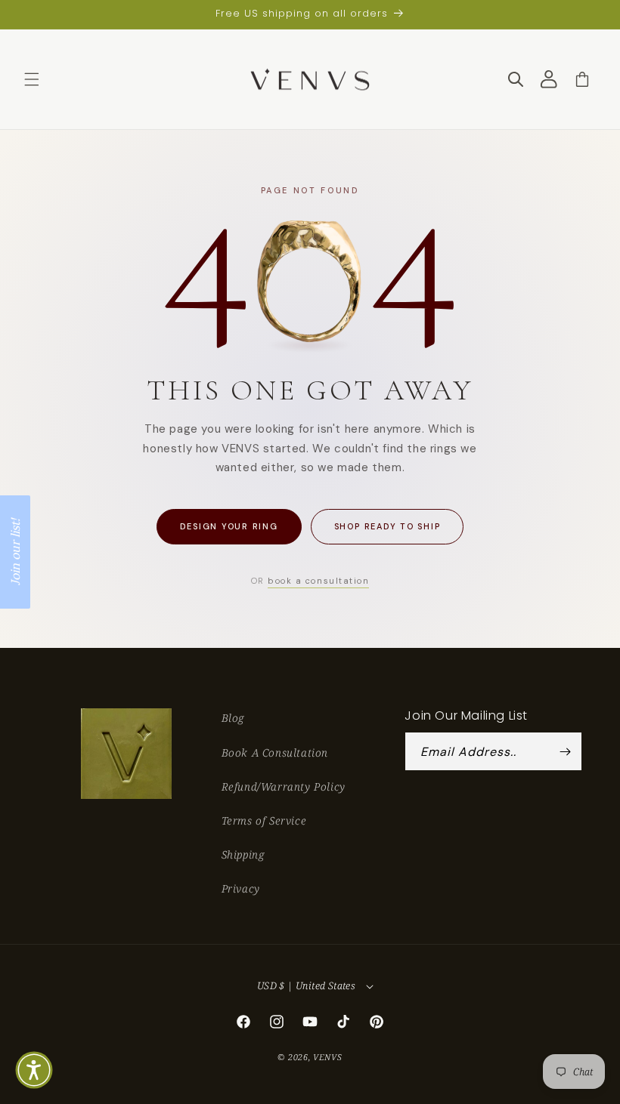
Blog (233, 718)
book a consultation (318, 580)
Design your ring (229, 526)
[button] (31, 79)
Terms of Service (264, 820)
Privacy (241, 888)
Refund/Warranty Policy (284, 786)
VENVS (328, 1056)
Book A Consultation (275, 752)
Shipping (243, 854)
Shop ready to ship (387, 526)
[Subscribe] (564, 751)
